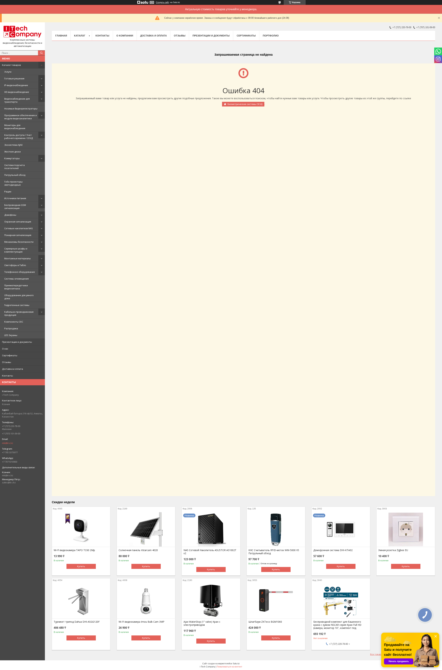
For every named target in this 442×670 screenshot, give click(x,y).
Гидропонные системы (16, 305)
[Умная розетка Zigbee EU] (406, 529)
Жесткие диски (12, 151)
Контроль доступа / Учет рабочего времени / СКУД (18, 136)
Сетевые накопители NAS (18, 228)
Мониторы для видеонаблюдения (14, 127)
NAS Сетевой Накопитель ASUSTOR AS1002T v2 (210, 552)
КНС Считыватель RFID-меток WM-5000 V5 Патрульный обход (273, 552)
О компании (124, 35)
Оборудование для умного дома (19, 297)
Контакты (7, 375)
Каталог (79, 35)
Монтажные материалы (17, 258)
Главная (61, 35)
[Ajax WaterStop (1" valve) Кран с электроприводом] (211, 601)
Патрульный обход (14, 174)
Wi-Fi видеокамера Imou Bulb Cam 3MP (141, 621)
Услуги (7, 71)
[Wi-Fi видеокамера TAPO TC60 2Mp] (81, 529)
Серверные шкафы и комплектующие (15, 250)
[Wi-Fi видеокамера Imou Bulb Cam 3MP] (146, 601)
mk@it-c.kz (7, 443)
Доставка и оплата (12, 368)
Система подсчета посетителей (14, 167)
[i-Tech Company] (22, 31)
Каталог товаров (11, 65)
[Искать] (41, 52)
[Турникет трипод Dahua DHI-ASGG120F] (81, 601)
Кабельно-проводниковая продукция (18, 313)
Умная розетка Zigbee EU (393, 550)
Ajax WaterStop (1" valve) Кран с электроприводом (202, 623)
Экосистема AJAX (13, 144)
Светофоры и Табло (15, 265)
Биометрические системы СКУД (245, 104)
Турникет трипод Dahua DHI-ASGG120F (77, 621)
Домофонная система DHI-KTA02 (333, 550)
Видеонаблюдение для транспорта (17, 100)
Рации (7, 191)
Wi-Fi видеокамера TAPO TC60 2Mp (74, 550)
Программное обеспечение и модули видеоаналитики (20, 117)
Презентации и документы (17, 341)
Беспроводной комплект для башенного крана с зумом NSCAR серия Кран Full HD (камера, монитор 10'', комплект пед (337, 625)
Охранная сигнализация (17, 221)
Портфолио (271, 35)
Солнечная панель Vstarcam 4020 (138, 550)
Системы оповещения (16, 278)
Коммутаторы (12, 158)
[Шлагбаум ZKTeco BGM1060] (276, 601)
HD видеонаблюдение (16, 92)
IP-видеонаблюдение (16, 85)
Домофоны (10, 214)
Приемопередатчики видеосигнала (16, 287)
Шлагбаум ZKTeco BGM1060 (265, 621)
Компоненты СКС (13, 321)
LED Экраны (10, 335)
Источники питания (15, 198)
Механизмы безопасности (18, 241)
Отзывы (6, 362)
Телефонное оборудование (19, 271)
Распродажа (11, 328)
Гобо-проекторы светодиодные (13, 183)
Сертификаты (9, 355)
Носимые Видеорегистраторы (20, 108)
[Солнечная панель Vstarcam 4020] (146, 529)
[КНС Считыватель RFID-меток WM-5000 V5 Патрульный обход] (276, 529)
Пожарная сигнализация (17, 235)
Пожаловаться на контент (229, 667)
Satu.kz (236, 663)
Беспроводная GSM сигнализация (15, 206)
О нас (5, 348)
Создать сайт (162, 2)
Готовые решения (14, 78)
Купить (81, 566)
